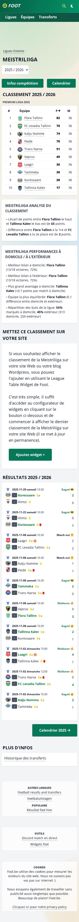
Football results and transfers (39, 792)
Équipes (27, 17)
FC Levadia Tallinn (37, 126)
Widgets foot (39, 844)
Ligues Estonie (13, 51)
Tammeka (31, 172)
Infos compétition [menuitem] (22, 83)
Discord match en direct (39, 838)
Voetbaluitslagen (39, 798)
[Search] (64, 6)
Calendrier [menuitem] (61, 83)
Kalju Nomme (34, 133)
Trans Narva (33, 149)
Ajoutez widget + (30, 454)
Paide (28, 141)
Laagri (28, 164)
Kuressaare (32, 180)
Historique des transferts (25, 758)
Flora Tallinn (33, 118)
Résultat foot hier (39, 810)
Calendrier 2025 (53, 730)
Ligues (10, 17)
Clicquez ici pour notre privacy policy (40, 907)
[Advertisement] (39, 37)
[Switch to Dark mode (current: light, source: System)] (72, 6)
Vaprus (29, 157)
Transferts (48, 17)
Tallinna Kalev (34, 188)
